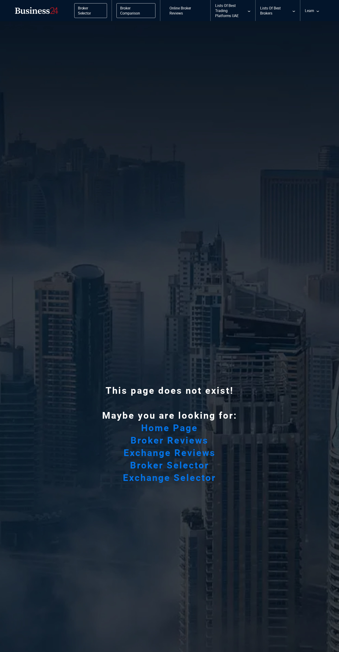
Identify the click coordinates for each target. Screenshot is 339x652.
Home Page (169, 427)
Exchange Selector (169, 477)
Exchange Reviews (170, 452)
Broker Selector (169, 465)
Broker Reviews (169, 440)
